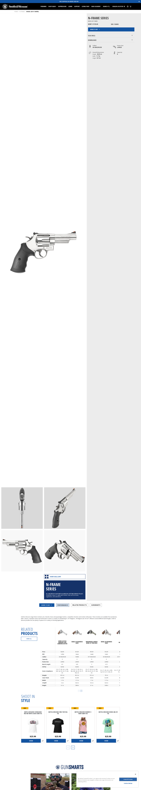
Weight (44, 675)
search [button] (105, 6)
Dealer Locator (117, 6)
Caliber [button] (95, 45)
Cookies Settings (128, 783)
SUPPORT (77, 6)
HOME (16, 11)
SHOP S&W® (52, 6)
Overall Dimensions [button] (98, 52)
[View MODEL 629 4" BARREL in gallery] (22, 508)
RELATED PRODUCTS (79, 605)
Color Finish (45, 678)
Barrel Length (46, 664)
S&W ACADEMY (96, 6)
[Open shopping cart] (130, 6)
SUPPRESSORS (62, 6)
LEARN (70, 6)
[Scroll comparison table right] (81, 691)
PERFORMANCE (62, 605)
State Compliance (47, 671)
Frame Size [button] (120, 45)
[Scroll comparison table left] (79, 691)
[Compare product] (43, 741)
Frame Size (45, 662)
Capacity (44, 659)
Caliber (44, 657)
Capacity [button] (119, 52)
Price (43, 651)
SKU (43, 654)
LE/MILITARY (85, 6)
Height (44, 685)
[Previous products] (68, 747)
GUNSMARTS (95, 605)
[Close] (135, 774)
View (31, 741)
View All (29, 639)
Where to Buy (94, 29)
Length (44, 683)
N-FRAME (22, 11)
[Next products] (73, 747)
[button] (109, 6)
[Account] (127, 6)
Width (44, 680)
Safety (44, 667)
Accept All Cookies (128, 779)
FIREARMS (43, 6)
